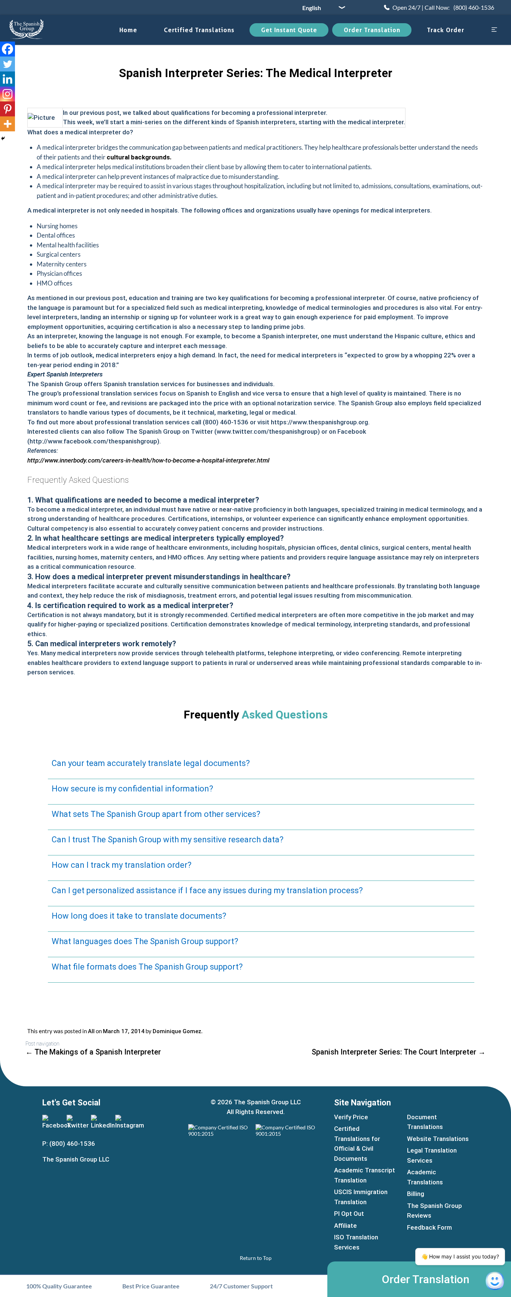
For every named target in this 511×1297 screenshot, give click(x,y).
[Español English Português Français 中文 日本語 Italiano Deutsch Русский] (321, 7)
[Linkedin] (7, 78)
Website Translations (438, 1138)
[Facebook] (7, 49)
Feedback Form (429, 1227)
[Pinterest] (7, 108)
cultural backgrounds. (139, 157)
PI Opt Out (349, 1213)
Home (128, 30)
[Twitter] (7, 64)
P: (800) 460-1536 (68, 1143)
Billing (415, 1193)
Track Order (445, 30)
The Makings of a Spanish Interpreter (93, 1051)
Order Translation (372, 30)
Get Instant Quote (289, 30)
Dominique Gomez (177, 1031)
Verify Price (351, 1117)
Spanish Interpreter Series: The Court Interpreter (399, 1051)
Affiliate (345, 1225)
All (91, 1031)
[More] (7, 123)
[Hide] (3, 138)
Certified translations (199, 30)
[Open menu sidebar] (494, 30)
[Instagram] (7, 93)
